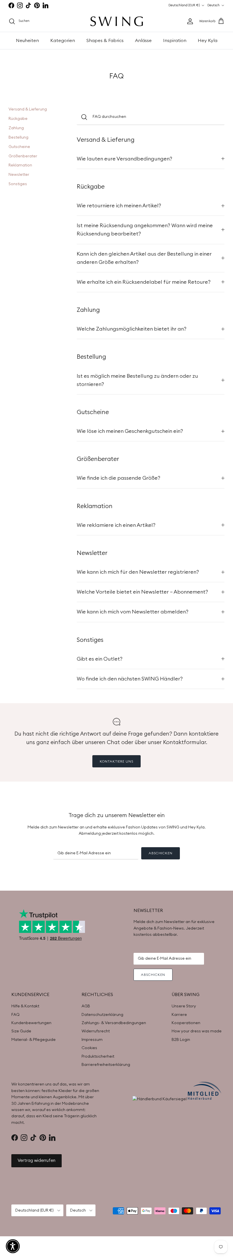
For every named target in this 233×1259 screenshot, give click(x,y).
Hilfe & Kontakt (25, 1006)
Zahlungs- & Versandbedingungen (114, 1023)
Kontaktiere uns (116, 761)
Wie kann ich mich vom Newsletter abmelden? (132, 612)
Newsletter (19, 175)
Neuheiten (27, 40)
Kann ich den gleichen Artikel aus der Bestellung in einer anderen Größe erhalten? (144, 258)
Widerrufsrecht (96, 1031)
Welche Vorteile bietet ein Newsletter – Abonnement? (142, 592)
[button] (13, 1246)
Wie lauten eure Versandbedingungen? (124, 159)
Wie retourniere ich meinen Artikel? (119, 205)
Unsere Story (184, 1006)
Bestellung (18, 137)
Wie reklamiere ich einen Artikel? (116, 525)
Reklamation (20, 165)
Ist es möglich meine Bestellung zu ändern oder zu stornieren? (137, 380)
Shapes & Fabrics (105, 40)
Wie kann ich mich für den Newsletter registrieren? (138, 572)
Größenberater (23, 156)
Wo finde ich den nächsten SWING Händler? (130, 679)
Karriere (179, 1015)
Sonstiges (18, 184)
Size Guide (21, 1031)
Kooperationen (186, 1023)
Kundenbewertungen (31, 1023)
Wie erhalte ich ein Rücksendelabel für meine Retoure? (144, 282)
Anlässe (143, 40)
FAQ (15, 1015)
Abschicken (161, 853)
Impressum (92, 1040)
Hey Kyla (207, 40)
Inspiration (174, 40)
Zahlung (16, 128)
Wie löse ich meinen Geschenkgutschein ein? (130, 431)
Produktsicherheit (98, 1056)
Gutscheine (19, 147)
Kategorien (62, 40)
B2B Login (181, 1040)
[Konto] (189, 21)
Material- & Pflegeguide (33, 1040)
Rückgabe (18, 119)
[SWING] (116, 21)
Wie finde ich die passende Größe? (118, 478)
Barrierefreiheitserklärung (106, 1065)
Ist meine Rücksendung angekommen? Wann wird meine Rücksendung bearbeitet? (145, 230)
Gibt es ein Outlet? (99, 659)
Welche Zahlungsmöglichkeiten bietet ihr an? (131, 329)
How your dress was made (197, 1031)
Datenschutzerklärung (102, 1015)
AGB (86, 1006)
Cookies (89, 1048)
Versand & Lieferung (28, 109)
